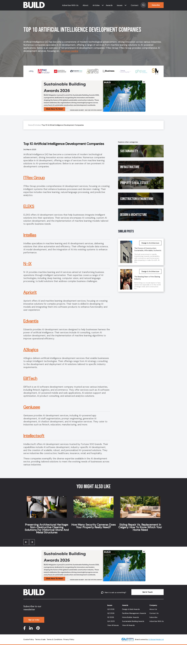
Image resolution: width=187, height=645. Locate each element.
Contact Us (154, 613)
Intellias (29, 235)
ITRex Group (34, 177)
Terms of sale (40, 639)
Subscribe (156, 5)
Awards (109, 5)
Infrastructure (129, 167)
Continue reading (69, 50)
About (85, 5)
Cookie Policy (28, 639)
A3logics (30, 349)
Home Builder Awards (130, 617)
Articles (96, 5)
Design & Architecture (133, 215)
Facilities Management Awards (134, 613)
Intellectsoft (33, 435)
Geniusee (31, 407)
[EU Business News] (102, 71)
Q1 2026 (110, 617)
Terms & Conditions (54, 639)
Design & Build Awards (131, 609)
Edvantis (30, 321)
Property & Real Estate (134, 183)
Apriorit (30, 292)
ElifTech (30, 378)
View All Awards (128, 625)
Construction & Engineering (136, 199)
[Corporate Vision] (69, 71)
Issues (119, 5)
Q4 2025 (111, 621)
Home (30, 125)
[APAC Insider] (37, 71)
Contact (134, 5)
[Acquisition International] (53, 71)
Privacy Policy (68, 639)
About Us (153, 609)
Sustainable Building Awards (133, 621)
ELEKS (28, 206)
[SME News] (150, 71)
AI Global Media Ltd (156, 639)
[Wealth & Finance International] (86, 71)
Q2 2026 (110, 613)
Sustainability (129, 151)
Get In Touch (147, 592)
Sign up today (33, 620)
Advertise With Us (70, 5)
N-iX (27, 263)
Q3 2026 (110, 609)
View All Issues (113, 625)
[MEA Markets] (118, 71)
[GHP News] (134, 71)
